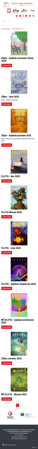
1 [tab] (10, 423)
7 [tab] (26, 423)
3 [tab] (15, 423)
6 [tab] (23, 423)
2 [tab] (12, 423)
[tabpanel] (10, 415)
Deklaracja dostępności (10, 445)
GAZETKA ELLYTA (17, 29)
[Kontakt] (26, 16)
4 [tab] (18, 423)
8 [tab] (28, 423)
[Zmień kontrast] (30, 16)
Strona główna (5, 29)
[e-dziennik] (20, 16)
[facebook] (23, 16)
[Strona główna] (17, 16)
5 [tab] (20, 423)
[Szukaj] (33, 16)
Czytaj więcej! (6, 65)
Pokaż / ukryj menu (4, 21)
